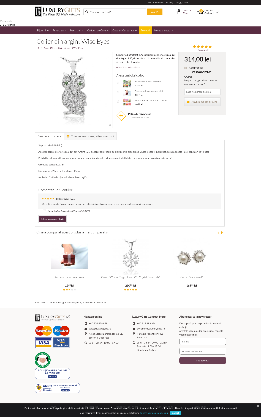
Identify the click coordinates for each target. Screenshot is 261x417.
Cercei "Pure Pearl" (191, 277)
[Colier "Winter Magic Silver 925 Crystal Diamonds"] (130, 256)
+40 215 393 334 (146, 323)
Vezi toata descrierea (129, 67)
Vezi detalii (6, 20)
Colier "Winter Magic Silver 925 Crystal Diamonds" (130, 277)
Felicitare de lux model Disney (151, 100)
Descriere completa (49, 136)
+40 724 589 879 (98, 323)
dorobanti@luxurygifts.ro (151, 328)
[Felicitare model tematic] (127, 83)
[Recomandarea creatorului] (127, 93)
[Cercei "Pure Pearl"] (191, 256)
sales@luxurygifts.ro (177, 2)
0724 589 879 (156, 2)
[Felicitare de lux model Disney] (127, 102)
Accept (175, 413)
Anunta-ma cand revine (204, 101)
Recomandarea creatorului (149, 91)
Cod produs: (196, 67)
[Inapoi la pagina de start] (38, 48)
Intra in (187, 11)
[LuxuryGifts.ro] (57, 11)
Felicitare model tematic (148, 81)
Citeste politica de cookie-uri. (154, 413)
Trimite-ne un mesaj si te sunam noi (92, 136)
